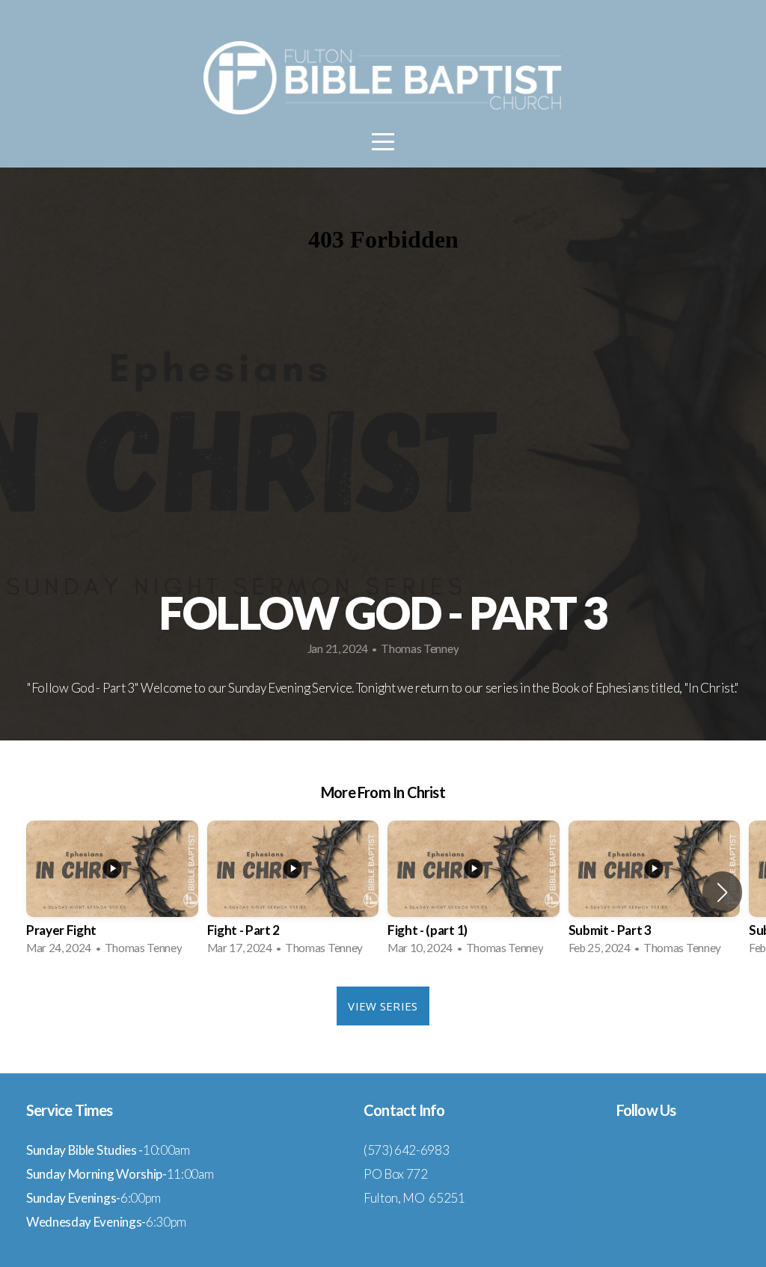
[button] (722, 892)
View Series (382, 1005)
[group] (112, 892)
